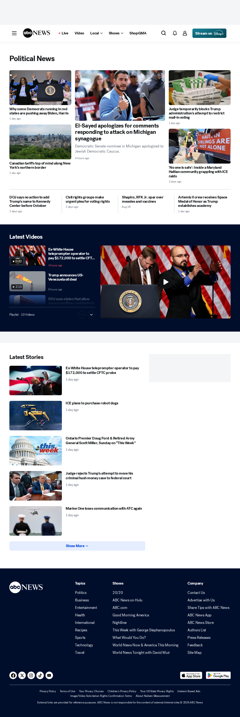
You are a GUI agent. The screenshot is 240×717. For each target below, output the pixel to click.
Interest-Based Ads (188, 691)
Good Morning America (130, 615)
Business (82, 600)
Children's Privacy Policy (122, 691)
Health (80, 615)
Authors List (197, 630)
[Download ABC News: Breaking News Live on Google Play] (218, 675)
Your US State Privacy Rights (157, 691)
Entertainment (86, 608)
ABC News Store (201, 623)
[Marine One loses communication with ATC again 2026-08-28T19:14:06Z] (35, 521)
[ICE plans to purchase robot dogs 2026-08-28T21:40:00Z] (35, 415)
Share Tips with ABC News (208, 608)
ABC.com (119, 608)
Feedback (195, 645)
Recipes (81, 630)
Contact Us (196, 593)
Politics (80, 593)
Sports (80, 638)
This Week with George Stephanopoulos (143, 630)
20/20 (117, 593)
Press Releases (199, 638)
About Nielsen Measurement (153, 696)
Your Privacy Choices (91, 691)
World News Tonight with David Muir (141, 653)
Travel (79, 653)
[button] (14, 33)
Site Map (194, 653)
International (85, 623)
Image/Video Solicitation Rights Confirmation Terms (101, 696)
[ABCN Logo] (36, 33)
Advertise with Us (201, 600)
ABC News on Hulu (127, 600)
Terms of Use (67, 691)
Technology (84, 645)
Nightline (119, 623)
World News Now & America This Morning (145, 645)
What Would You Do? (129, 638)
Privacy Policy (48, 691)
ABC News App (199, 615)
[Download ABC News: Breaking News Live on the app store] (191, 675)
